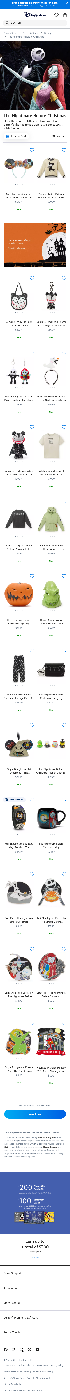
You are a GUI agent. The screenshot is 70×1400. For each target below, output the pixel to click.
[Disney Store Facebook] (5, 1349)
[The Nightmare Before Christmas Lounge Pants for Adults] (19, 670)
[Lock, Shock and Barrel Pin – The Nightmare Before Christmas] (19, 968)
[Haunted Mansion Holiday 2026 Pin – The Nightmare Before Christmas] (51, 1057)
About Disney (42, 1378)
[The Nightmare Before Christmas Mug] (51, 819)
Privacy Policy (57, 1365)
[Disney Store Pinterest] (29, 1349)
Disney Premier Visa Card (21, 1317)
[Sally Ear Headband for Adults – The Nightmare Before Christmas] (19, 169)
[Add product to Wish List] (31, 150)
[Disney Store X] (21, 1349)
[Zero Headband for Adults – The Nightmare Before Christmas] (51, 372)
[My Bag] (65, 15)
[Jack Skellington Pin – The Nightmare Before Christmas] (51, 893)
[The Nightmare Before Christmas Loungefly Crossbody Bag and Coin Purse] (51, 670)
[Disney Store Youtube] (37, 1349)
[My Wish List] (56, 15)
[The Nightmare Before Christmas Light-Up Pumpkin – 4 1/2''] (19, 595)
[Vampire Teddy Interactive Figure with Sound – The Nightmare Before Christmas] (19, 446)
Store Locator (12, 1303)
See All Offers (51, 6)
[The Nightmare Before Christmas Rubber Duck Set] (51, 744)
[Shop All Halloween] (35, 245)
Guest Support (12, 1273)
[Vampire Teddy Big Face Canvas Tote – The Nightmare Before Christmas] (19, 297)
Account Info (11, 1288)
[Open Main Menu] (5, 15)
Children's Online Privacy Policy (18, 1378)
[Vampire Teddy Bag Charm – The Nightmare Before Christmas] (51, 297)
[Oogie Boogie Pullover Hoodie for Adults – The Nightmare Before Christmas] (51, 521)
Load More (35, 1114)
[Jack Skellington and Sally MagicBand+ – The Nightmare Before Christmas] (19, 819)
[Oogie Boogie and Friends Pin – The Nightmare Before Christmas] (19, 1043)
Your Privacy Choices (42, 1372)
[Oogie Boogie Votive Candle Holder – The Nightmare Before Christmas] (51, 595)
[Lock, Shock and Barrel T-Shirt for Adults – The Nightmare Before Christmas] (51, 446)
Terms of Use (10, 1365)
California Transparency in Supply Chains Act (24, 1390)
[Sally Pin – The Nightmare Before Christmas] (51, 968)
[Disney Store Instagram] (13, 1349)
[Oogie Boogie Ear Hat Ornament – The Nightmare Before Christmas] (19, 744)
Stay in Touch (12, 1332)
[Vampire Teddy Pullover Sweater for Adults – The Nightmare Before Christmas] (51, 169)
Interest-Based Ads (12, 1384)
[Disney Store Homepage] (35, 15)
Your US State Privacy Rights (16, 1371)
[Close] (66, 3)
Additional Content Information (33, 1365)
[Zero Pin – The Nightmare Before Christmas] (19, 893)
